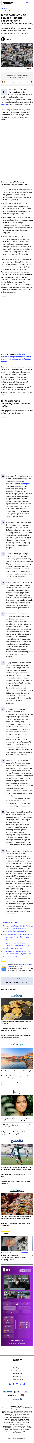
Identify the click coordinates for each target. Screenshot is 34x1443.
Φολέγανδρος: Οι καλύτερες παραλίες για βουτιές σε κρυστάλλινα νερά (16, 1077)
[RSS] (10, 1384)
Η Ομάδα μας (17, 1376)
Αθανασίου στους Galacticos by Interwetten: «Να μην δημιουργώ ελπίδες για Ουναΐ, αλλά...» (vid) (16, 1168)
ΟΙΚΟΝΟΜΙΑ (4, 8)
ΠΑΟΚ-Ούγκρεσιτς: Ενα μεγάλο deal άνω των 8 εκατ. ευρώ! (15, 1182)
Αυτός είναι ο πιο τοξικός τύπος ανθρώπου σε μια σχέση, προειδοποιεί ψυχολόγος (16, 1133)
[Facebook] (13, 1384)
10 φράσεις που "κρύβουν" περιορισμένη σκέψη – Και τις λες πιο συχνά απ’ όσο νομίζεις (16, 1119)
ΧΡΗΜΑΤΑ (17, 982)
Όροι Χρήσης (17, 1368)
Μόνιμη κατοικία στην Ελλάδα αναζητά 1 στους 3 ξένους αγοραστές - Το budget (16, 1036)
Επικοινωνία (17, 1365)
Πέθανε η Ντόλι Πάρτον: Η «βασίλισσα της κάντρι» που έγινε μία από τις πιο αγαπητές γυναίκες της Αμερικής (18, 928)
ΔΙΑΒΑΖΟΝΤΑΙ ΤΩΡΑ (9, 922)
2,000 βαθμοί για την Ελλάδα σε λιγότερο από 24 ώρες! (16, 1175)
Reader (21, 964)
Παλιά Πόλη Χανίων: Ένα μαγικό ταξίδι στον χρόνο (16, 1071)
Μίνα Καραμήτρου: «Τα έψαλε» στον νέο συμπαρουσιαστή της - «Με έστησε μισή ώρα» (17, 937)
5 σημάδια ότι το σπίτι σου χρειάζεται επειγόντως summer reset (16, 1224)
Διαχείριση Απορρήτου (17, 1379)
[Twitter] (21, 1384)
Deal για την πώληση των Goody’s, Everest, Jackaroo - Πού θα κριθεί (14, 1029)
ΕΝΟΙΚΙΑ (9, 982)
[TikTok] (24, 1384)
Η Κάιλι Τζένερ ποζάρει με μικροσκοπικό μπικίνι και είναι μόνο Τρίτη (17, 1126)
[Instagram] (17, 1384)
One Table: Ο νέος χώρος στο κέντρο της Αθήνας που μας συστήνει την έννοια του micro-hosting (16, 1217)
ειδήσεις (28, 968)
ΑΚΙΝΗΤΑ (25, 982)
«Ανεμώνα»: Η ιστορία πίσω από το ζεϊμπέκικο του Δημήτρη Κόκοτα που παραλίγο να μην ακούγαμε (16, 945)
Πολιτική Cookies (17, 1373)
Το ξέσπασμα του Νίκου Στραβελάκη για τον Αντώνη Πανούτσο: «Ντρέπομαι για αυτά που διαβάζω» (17, 954)
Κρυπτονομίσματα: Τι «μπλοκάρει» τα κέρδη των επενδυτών (16, 1022)
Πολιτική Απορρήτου (17, 1370)
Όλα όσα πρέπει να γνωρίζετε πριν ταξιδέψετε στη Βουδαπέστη (16, 1083)
